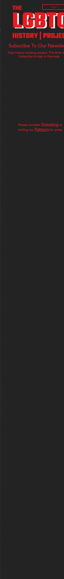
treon (43, 129)
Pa (36, 129)
